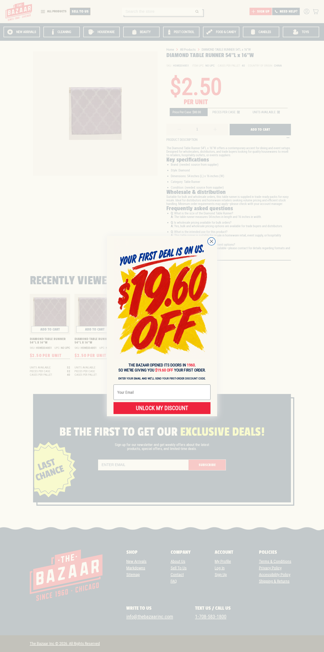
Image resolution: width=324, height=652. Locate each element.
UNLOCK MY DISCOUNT (162, 408)
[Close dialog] (211, 241)
